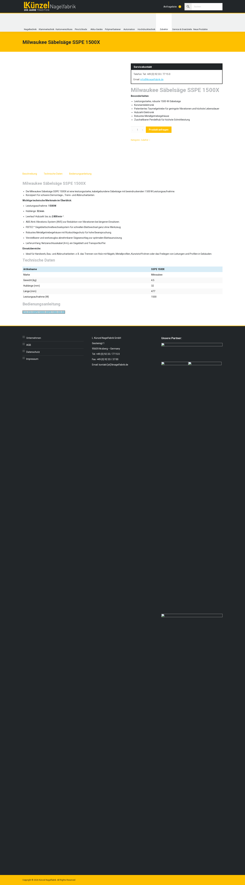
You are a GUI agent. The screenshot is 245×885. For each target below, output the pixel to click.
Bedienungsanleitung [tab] (80, 173)
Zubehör (144, 140)
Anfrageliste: (172, 6)
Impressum (32, 359)
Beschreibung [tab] (29, 173)
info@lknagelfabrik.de (152, 79)
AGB (28, 345)
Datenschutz (33, 352)
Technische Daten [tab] (53, 173)
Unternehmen (33, 338)
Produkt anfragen (158, 129)
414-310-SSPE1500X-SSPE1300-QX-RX (44, 312)
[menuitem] (30, 22)
